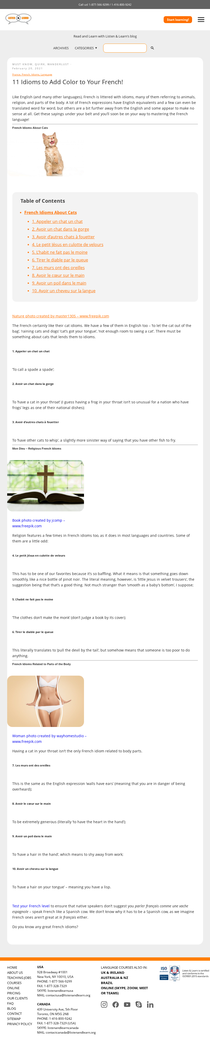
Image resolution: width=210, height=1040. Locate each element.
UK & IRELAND (112, 972)
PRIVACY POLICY (19, 1024)
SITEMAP (14, 1018)
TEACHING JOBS (19, 977)
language (46, 74)
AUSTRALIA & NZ (114, 977)
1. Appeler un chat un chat (57, 221)
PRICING (13, 993)
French (26, 74)
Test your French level (31, 905)
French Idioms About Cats (50, 212)
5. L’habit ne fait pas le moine (60, 252)
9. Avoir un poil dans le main (59, 283)
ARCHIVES (61, 48)
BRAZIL (107, 982)
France (16, 74)
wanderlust (58, 64)
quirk (40, 64)
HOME (12, 967)
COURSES (14, 982)
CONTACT (14, 1013)
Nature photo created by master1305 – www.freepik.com (60, 316)
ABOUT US (15, 972)
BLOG (11, 1008)
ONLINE (13, 988)
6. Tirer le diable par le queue (60, 260)
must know (22, 64)
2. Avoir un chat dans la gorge (60, 229)
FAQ (10, 1003)
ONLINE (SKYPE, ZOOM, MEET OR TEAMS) (124, 990)
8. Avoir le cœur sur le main (58, 275)
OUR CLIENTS (17, 998)
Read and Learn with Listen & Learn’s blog (105, 36)
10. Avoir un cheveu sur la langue (64, 291)
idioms (35, 74)
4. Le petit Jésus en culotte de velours (67, 244)
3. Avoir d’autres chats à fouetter (63, 237)
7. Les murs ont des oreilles (58, 267)
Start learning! (178, 19)
